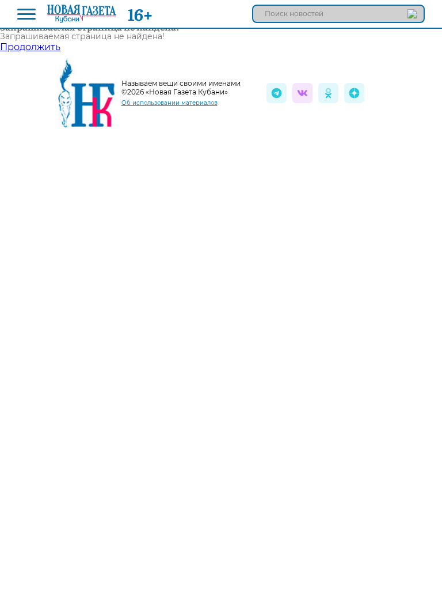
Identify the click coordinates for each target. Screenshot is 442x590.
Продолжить (30, 46)
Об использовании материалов (169, 103)
